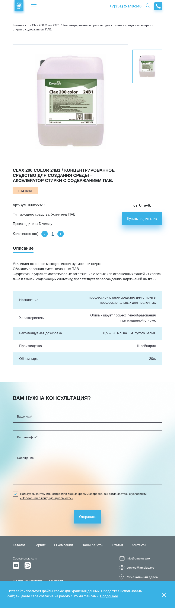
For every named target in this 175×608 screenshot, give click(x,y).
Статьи (117, 545)
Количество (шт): (26, 234)
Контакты (138, 545)
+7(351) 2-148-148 (125, 6)
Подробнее (109, 596)
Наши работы (92, 545)
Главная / (19, 25)
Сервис (40, 545)
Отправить (87, 517)
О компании (63, 545)
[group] (70, 101)
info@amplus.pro (138, 558)
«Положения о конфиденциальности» (46, 498)
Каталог (19, 545)
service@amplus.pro (141, 567)
